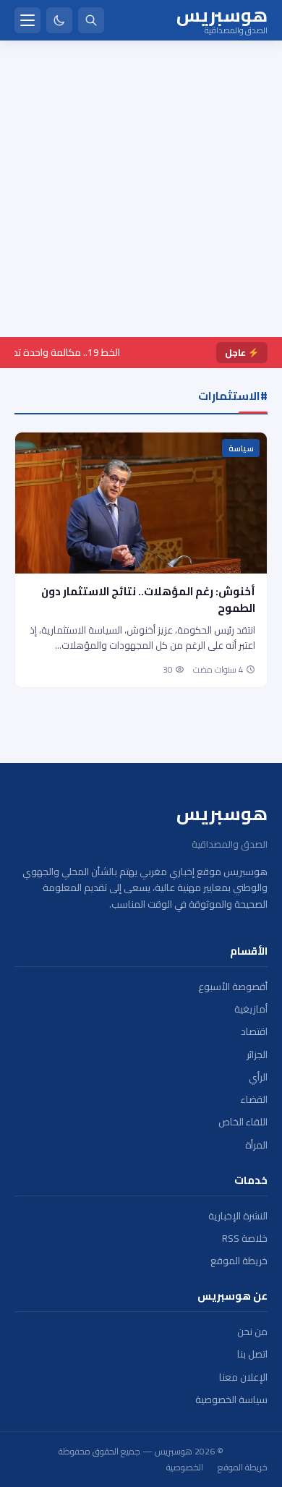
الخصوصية (184, 1467)
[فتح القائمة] (27, 20)
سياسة (241, 448)
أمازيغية (251, 1009)
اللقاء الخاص (243, 1122)
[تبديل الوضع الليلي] (59, 20)
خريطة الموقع (239, 1261)
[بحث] (91, 20)
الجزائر (257, 1055)
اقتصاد (254, 1031)
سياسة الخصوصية (231, 1400)
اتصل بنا (252, 1354)
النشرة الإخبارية (238, 1216)
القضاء (254, 1099)
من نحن (252, 1332)
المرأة (256, 1145)
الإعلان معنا (243, 1377)
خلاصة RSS (245, 1238)
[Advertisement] (141, 189)
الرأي (258, 1077)
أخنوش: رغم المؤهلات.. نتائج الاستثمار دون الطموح (148, 599)
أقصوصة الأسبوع (233, 987)
